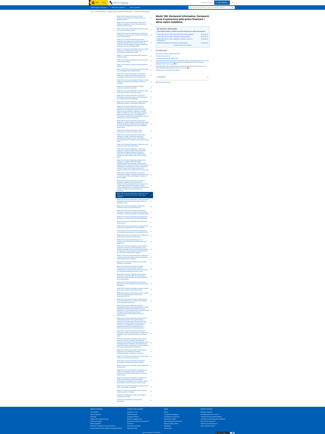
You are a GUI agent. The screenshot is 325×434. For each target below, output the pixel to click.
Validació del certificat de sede (99, 419)
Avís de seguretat (95, 414)
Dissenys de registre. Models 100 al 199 (168, 53)
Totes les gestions (135, 7)
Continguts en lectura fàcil (171, 416)
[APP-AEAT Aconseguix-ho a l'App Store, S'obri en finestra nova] (226, 432)
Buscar (166, 412)
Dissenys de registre (170, 419)
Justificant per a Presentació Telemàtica (168, 70)
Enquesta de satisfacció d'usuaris (137, 421)
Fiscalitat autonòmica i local (209, 414)
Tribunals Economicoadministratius (211, 416)
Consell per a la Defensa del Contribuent (213, 419)
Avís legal (93, 416)
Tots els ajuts (168, 428)
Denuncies (130, 423)
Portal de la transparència (208, 423)
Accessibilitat (94, 412)
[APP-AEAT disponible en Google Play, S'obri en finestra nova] (219, 432)
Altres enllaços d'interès (208, 426)
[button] (233, 2)
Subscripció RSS (132, 428)
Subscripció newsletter (134, 426)
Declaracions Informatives (142, 11)
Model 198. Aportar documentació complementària (172, 43)
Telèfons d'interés (132, 414)
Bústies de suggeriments (134, 419)
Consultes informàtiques (171, 414)
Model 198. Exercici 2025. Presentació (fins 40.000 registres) (175, 34)
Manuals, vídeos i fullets (171, 423)
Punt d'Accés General (207, 421)
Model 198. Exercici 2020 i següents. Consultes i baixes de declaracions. (175, 39)
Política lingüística (95, 423)
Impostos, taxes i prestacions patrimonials (119, 11)
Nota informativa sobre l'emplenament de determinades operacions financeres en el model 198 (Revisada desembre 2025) (181, 67)
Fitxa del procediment (164, 82)
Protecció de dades (96, 421)
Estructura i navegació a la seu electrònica (103, 426)
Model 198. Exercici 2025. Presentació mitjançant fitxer (173, 36)
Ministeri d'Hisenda (206, 412)
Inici (92, 11)
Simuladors (167, 426)
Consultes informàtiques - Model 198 (167, 58)
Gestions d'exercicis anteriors (182, 45)
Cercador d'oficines (133, 416)
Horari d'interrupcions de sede (173, 421)
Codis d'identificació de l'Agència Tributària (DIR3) (105, 428)
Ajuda (204, 34)
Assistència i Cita (132, 412)
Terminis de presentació (163, 56)
